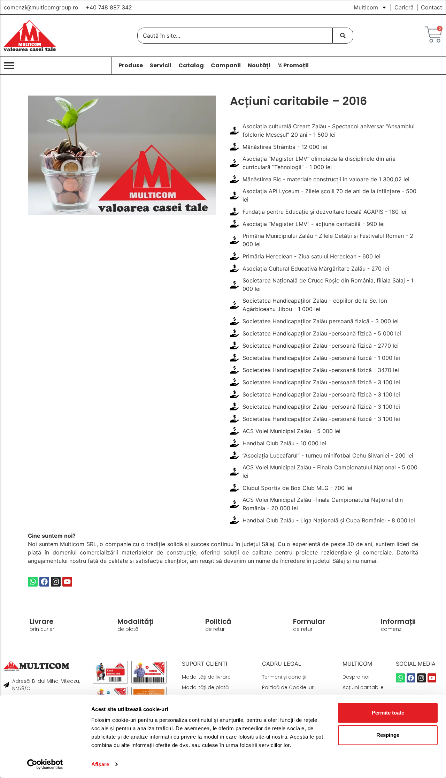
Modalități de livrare (206, 676)
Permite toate (388, 713)
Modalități (135, 621)
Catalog (191, 65)
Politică (218, 621)
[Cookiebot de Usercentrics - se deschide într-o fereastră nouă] (45, 764)
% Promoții (293, 65)
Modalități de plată (205, 687)
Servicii (160, 65)
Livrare (42, 621)
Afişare (100, 764)
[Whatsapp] (33, 582)
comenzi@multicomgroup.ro (41, 7)
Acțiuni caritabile (363, 687)
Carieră (404, 7)
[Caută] (342, 36)
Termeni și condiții (284, 676)
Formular (309, 621)
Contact (431, 7)
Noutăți (259, 65)
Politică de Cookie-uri (288, 687)
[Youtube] (67, 582)
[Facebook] (44, 582)
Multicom (366, 7)
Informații (398, 621)
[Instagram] (56, 582)
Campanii (226, 65)
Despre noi (356, 676)
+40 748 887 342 (109, 7)
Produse (130, 65)
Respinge (387, 735)
